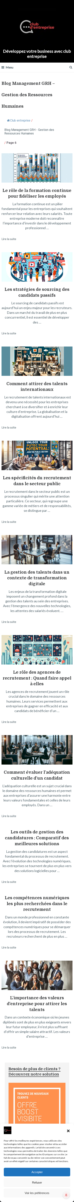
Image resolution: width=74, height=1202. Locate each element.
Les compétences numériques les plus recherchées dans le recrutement (37, 903)
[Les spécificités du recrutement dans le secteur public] (37, 456)
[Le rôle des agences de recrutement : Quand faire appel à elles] (37, 650)
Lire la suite (9, 239)
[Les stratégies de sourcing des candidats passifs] (37, 267)
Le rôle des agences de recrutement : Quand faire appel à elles (37, 678)
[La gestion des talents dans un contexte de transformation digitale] (37, 550)
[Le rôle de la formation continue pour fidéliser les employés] (37, 168)
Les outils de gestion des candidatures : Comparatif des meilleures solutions (37, 838)
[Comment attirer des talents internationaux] (37, 362)
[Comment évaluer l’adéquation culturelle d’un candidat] (37, 750)
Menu (9, 67)
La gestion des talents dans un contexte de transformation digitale (36, 578)
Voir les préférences (37, 1193)
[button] (68, 1131)
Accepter (37, 1172)
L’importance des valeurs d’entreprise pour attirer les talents (37, 1003)
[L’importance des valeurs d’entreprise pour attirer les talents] (37, 976)
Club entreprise (20, 120)
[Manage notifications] (66, 1195)
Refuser (37, 1182)
